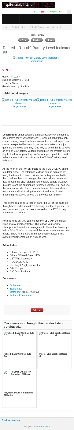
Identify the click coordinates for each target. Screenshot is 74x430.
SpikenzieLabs (45, 426)
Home (6, 27)
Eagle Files (16, 288)
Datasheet (15, 291)
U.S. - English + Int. (53, 11)
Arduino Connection (20, 295)
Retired (15, 27)
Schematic (16, 285)
